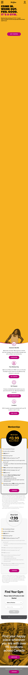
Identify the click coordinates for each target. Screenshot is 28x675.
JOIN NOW (14, 490)
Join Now (14, 570)
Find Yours (14, 413)
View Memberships (14, 395)
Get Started (14, 34)
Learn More (14, 357)
